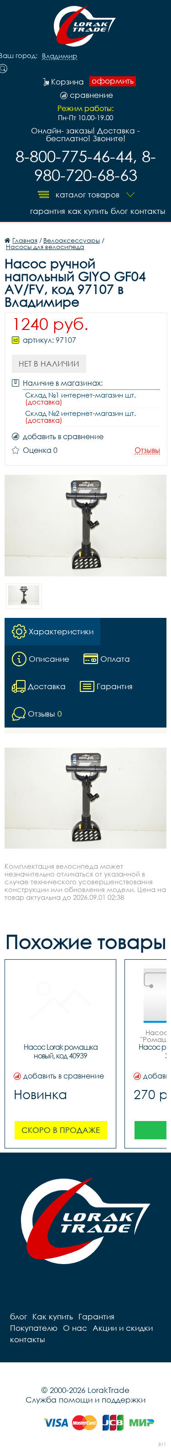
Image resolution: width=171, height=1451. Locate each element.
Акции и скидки (123, 1328)
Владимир (59, 56)
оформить (113, 80)
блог (119, 211)
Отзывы (147, 450)
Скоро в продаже (60, 1130)
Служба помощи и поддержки (85, 1399)
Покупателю (33, 1328)
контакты (147, 211)
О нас (75, 1328)
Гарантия (47, 211)
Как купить (88, 211)
